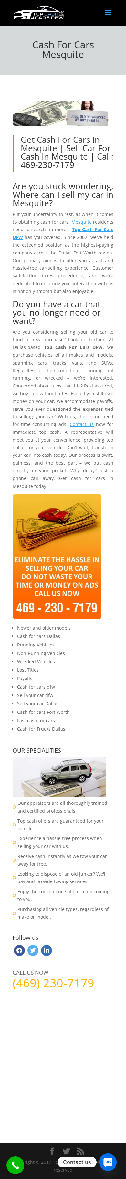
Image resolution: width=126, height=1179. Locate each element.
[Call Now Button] (15, 1165)
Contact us (82, 424)
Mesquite (81, 222)
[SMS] (108, 1162)
